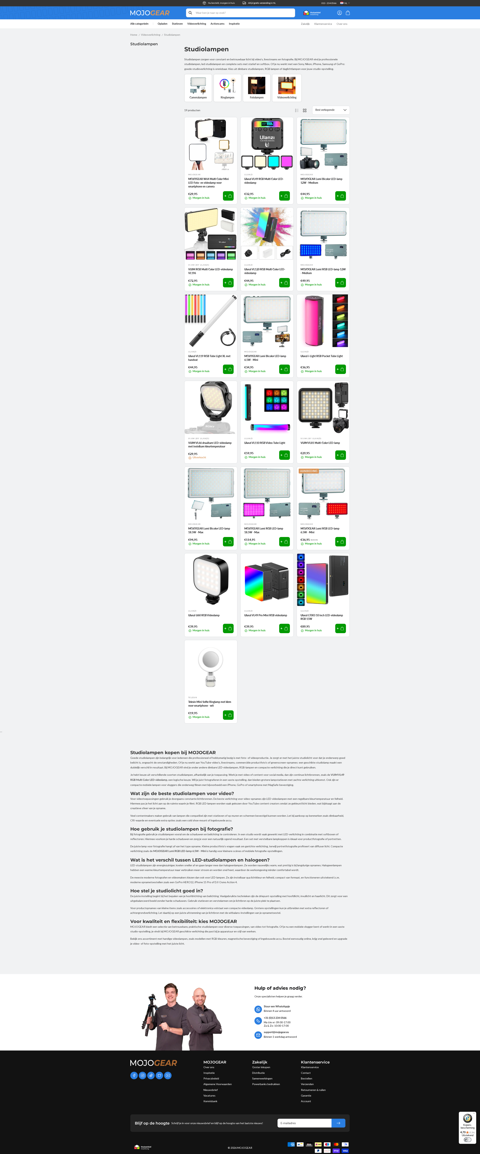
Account (306, 1101)
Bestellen (306, 1078)
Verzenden (307, 1084)
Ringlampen (227, 97)
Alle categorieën (139, 24)
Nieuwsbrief (210, 1089)
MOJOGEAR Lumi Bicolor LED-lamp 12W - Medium (321, 180)
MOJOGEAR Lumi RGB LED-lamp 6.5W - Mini (320, 530)
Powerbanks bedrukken (266, 1084)
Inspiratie (209, 1072)
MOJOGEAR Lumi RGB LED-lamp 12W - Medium (323, 271)
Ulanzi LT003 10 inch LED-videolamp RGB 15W (322, 617)
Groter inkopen (261, 1067)
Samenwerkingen (262, 1078)
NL (345, 3)
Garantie (306, 1095)
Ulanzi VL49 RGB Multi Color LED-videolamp (264, 180)
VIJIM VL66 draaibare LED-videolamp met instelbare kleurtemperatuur (210, 444)
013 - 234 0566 (328, 3)
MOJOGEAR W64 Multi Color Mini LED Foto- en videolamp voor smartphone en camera (208, 182)
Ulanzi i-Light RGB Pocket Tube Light (322, 356)
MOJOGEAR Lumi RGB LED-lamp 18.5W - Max (263, 530)
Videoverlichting (196, 24)
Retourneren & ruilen (313, 1089)
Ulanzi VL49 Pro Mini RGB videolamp (265, 615)
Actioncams (217, 24)
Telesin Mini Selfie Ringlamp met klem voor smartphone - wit (209, 703)
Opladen (162, 24)
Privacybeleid (211, 1078)
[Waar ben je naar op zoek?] (190, 13)
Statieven (177, 24)
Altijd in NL (262, 3)
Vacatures (209, 1095)
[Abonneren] (338, 1123)
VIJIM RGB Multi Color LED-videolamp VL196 (210, 271)
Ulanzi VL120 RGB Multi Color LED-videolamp (264, 271)
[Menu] (474, 1114)
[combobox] (240, 13)
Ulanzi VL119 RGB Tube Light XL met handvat (209, 357)
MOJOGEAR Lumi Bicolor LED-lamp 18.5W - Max (209, 530)
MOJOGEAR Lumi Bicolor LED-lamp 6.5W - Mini (265, 357)
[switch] (467, 1139)
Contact (306, 1072)
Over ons (208, 1067)
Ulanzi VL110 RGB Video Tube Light (264, 442)
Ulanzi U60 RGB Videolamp (204, 615)
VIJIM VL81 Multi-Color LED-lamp (320, 442)
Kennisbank (210, 1101)
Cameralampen (198, 97)
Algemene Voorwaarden (217, 1084)
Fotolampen (257, 97)
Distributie (258, 1072)
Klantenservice (310, 1067)
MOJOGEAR (244, 1147)
